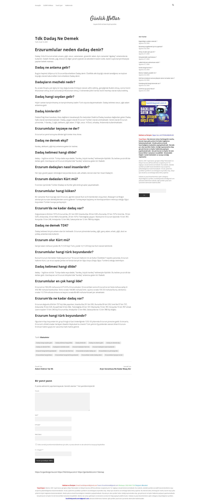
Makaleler (44, 337)
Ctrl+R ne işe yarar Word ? (147, 89)
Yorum (37, 391)
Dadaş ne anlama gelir (96, 343)
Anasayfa (38, 5)
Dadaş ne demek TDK (43, 347)
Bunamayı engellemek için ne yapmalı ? (151, 47)
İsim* (36, 415)
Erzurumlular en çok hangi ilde (108, 351)
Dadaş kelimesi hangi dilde (64, 343)
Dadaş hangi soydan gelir (44, 343)
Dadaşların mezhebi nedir (61, 347)
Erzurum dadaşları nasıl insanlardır (103, 347)
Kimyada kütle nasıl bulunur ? (148, 57)
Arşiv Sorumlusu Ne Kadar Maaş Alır (115, 369)
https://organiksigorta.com (46, 472)
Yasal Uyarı (59, 5)
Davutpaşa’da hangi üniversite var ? (150, 83)
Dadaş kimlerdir (81, 343)
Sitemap (100, 472)
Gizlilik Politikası (48, 5)
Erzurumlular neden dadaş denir (92, 355)
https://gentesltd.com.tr (87, 472)
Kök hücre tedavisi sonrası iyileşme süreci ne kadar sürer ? (157, 78)
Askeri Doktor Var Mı (44, 369)
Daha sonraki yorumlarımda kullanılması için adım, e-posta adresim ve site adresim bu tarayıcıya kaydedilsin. (71, 445)
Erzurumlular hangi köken (44, 355)
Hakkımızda (68, 5)
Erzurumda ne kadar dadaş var (86, 351)
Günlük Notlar (105, 19)
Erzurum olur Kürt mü (66, 351)
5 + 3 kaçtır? (39, 450)
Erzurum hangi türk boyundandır (46, 351)
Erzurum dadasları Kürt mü (81, 347)
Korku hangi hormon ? (145, 68)
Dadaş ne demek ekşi (113, 343)
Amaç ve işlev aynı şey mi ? (147, 52)
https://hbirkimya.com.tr (67, 472)
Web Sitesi (38, 434)
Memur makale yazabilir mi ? (147, 73)
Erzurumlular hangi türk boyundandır (66, 355)
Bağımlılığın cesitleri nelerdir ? (148, 41)
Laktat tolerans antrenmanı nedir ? (149, 62)
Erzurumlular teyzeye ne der (113, 355)
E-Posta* (37, 425)
